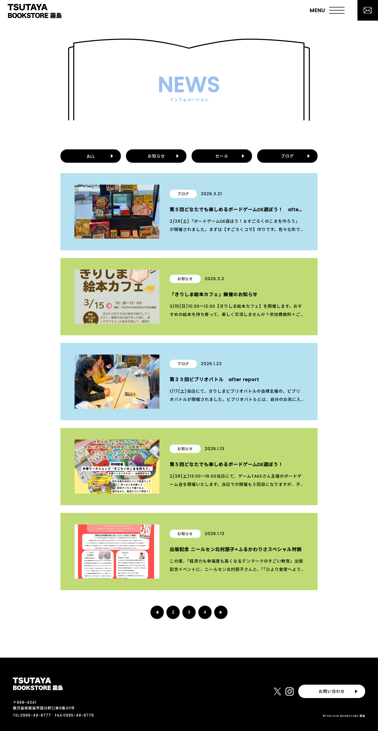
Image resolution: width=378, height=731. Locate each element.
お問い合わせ (332, 691)
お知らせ (156, 156)
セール (221, 156)
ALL (91, 156)
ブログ (287, 156)
